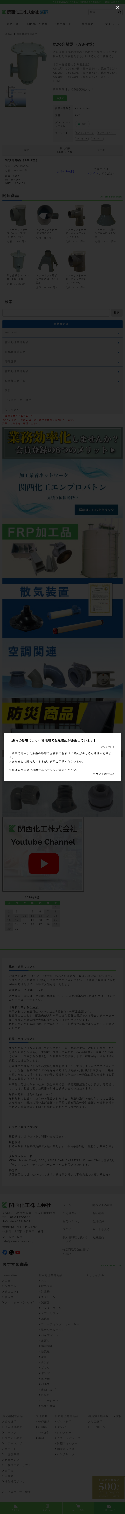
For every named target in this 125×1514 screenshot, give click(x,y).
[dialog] (62, 757)
